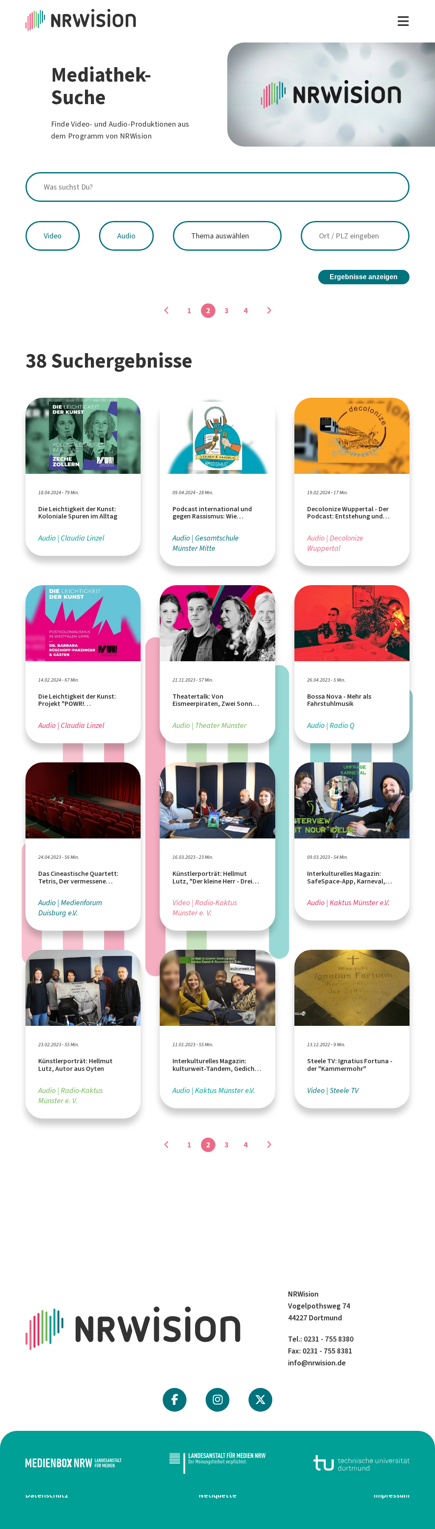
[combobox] (217, 187)
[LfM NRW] (217, 1463)
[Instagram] (218, 1400)
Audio (126, 236)
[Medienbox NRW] (73, 1463)
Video (53, 236)
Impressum (392, 1495)
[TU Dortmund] (362, 1463)
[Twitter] (260, 1400)
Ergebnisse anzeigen (364, 276)
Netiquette (218, 1495)
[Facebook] (174, 1400)
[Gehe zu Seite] (166, 310)
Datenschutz (46, 1495)
